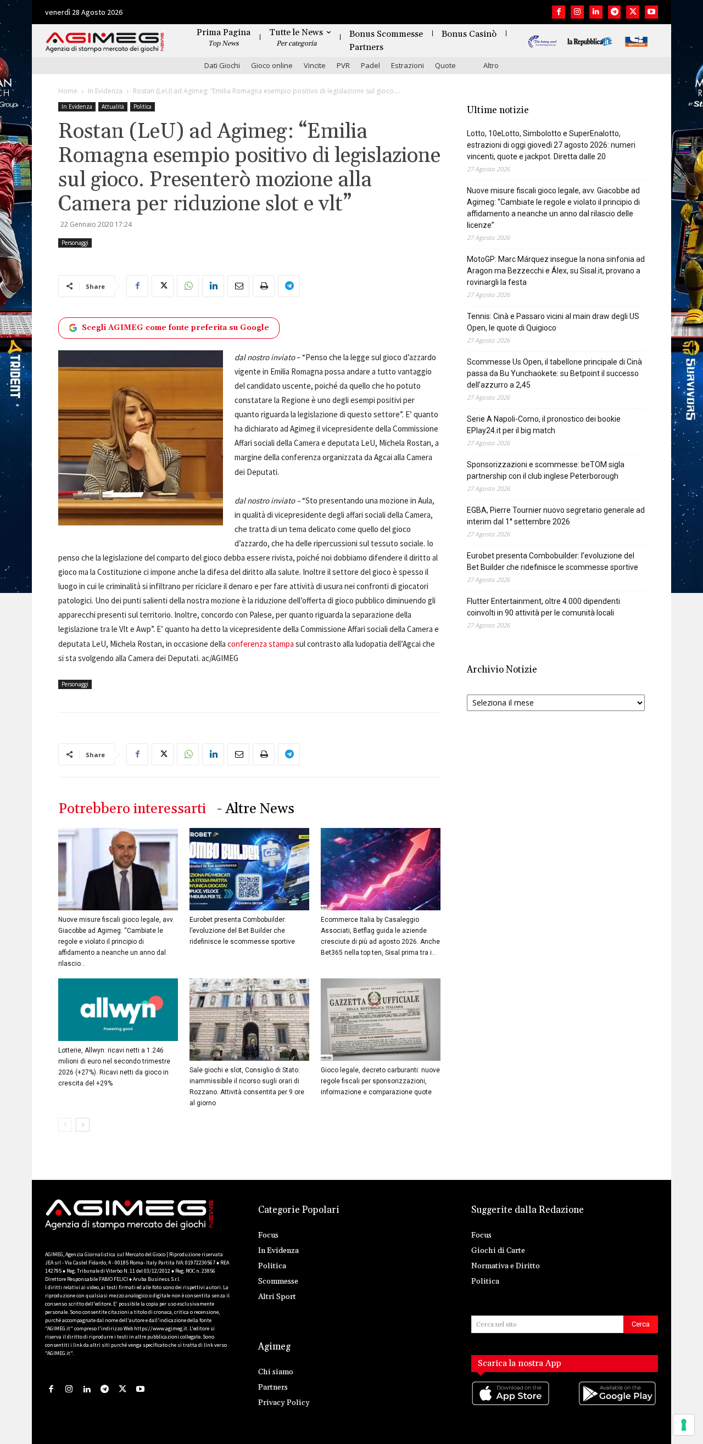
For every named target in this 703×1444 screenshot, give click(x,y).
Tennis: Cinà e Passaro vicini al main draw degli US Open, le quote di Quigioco (553, 322)
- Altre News (255, 809)
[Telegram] (614, 12)
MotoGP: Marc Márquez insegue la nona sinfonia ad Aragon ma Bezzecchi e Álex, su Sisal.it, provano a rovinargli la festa (556, 271)
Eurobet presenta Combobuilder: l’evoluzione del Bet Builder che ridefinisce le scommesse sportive (242, 930)
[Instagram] (577, 12)
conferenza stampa (260, 644)
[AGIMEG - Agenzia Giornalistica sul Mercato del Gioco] (105, 42)
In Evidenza (105, 91)
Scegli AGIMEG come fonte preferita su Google (175, 328)
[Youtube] (651, 12)
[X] (632, 12)
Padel (370, 65)
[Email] (238, 286)
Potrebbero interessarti (132, 809)
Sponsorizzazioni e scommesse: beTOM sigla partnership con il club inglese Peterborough (545, 470)
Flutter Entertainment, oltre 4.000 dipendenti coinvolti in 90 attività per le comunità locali (543, 607)
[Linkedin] (595, 12)
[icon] (511, 1404)
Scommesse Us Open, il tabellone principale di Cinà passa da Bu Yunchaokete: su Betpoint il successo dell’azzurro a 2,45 (554, 373)
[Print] (264, 286)
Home (67, 91)
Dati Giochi (222, 65)
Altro (491, 65)
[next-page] (83, 1125)
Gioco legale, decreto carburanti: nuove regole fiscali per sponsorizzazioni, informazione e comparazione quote (380, 1081)
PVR (343, 65)
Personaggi (75, 243)
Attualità (113, 106)
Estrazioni (407, 65)
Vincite (315, 65)
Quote (445, 65)
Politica (142, 106)
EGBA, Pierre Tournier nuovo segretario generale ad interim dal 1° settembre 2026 (556, 516)
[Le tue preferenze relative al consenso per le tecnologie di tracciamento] (683, 1424)
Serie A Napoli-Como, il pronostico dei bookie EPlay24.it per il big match (544, 425)
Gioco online (272, 65)
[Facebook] (558, 12)
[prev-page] (65, 1125)
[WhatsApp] (188, 286)
